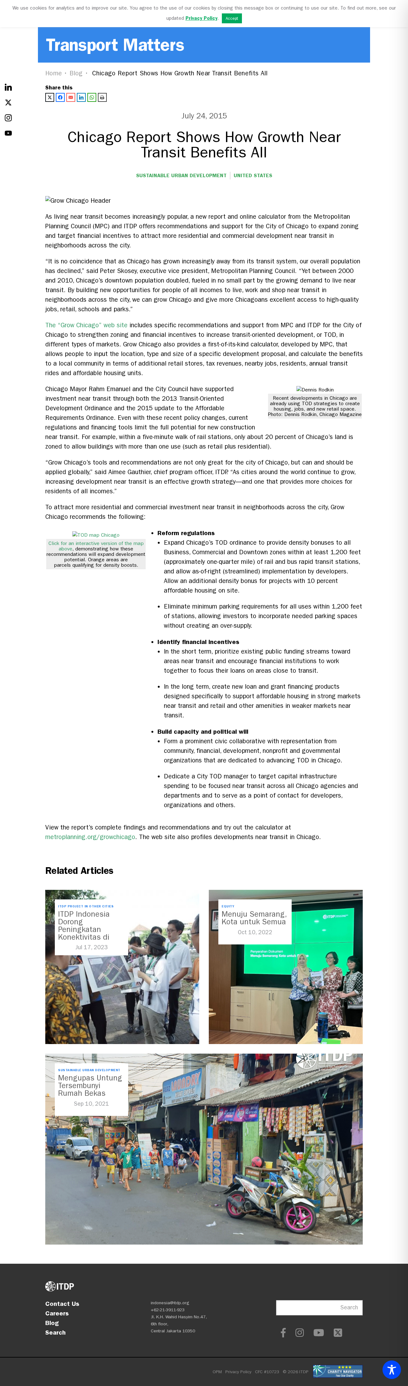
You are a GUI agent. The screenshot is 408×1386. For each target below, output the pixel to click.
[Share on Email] (70, 97)
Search (55, 1332)
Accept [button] (232, 18)
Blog (76, 73)
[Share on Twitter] (49, 97)
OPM (217, 1372)
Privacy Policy (238, 1372)
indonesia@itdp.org (170, 1303)
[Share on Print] (102, 97)
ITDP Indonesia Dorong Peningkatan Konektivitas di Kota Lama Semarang (84, 933)
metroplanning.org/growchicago (90, 837)
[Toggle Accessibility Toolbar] (392, 1370)
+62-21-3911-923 (168, 1310)
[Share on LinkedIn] (81, 97)
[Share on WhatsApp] (91, 97)
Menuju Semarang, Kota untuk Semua (254, 918)
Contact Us (62, 1303)
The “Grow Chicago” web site (86, 325)
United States (253, 175)
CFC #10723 (267, 1372)
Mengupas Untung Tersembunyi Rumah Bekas (90, 1085)
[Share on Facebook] (60, 97)
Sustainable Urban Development (181, 175)
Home (53, 73)
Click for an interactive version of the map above (96, 546)
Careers (57, 1313)
